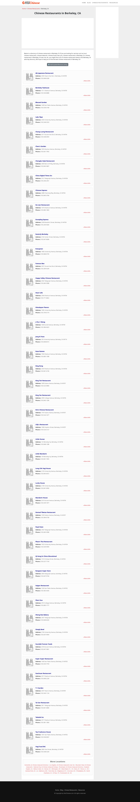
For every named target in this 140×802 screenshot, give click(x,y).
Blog (89, 2)
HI (72, 769)
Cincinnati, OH (71, 771)
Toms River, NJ (52, 771)
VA (71, 773)
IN (87, 769)
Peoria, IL (83, 769)
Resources (113, 2)
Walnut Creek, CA (38, 769)
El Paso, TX (56, 773)
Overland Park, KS (30, 771)
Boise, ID (76, 769)
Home (84, 2)
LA (37, 771)
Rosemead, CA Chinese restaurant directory (71, 767)
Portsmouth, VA (64, 773)
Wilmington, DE (56, 769)
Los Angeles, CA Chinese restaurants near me (61, 765)
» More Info (86, 81)
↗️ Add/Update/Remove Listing (57, 64)
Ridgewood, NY (61, 771)
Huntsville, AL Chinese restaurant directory (36, 765)
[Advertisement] (57, 33)
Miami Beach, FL (66, 769)
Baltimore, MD (43, 771)
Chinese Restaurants (100, 2)
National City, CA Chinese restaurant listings (46, 767)
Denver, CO (47, 769)
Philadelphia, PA (80, 771)
